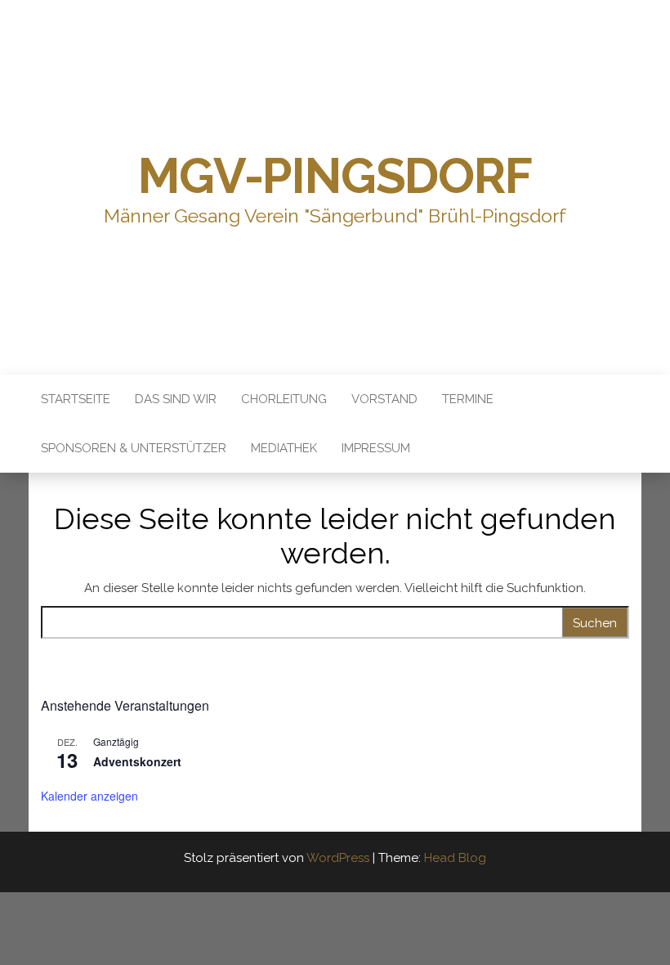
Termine (468, 399)
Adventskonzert (137, 761)
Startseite (75, 399)
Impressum (376, 448)
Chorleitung (284, 399)
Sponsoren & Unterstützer (133, 448)
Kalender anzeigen (89, 796)
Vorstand (384, 399)
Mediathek (284, 448)
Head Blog (455, 858)
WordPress (337, 858)
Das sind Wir (176, 399)
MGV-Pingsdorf (334, 175)
